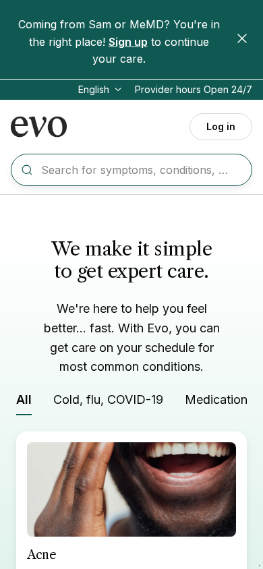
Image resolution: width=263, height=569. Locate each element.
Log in (220, 126)
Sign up (128, 42)
